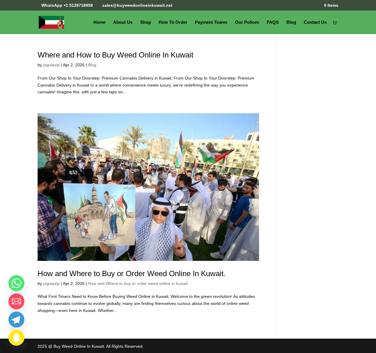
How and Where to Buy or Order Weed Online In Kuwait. (132, 273)
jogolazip (51, 65)
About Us (122, 22)
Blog (291, 22)
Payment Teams (211, 22)
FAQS (273, 22)
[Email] (16, 301)
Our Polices (247, 22)
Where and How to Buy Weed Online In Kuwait (115, 54)
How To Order (173, 22)
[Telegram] (16, 319)
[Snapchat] (16, 338)
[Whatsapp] (16, 283)
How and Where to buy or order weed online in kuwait (138, 283)
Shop (145, 22)
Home (99, 22)
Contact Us (315, 22)
